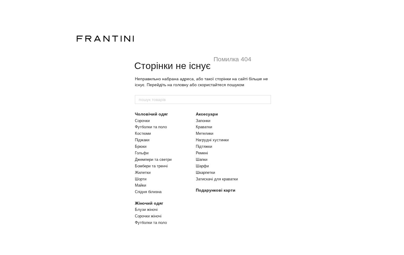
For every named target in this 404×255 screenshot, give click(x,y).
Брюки (140, 146)
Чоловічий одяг (151, 114)
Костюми (143, 133)
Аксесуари (207, 114)
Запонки (203, 120)
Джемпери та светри (153, 159)
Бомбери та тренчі (151, 166)
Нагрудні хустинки (212, 140)
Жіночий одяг (149, 203)
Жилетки (143, 172)
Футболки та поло (151, 127)
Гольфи (141, 153)
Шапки (201, 159)
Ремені (202, 153)
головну (180, 84)
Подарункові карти (215, 190)
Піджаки (142, 140)
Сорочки (142, 120)
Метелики (204, 133)
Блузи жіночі (146, 209)
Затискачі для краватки (217, 179)
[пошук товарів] (266, 99)
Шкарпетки (205, 172)
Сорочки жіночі (148, 216)
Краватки (204, 127)
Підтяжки (204, 146)
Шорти (140, 179)
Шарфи (202, 166)
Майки (140, 185)
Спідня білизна (148, 192)
